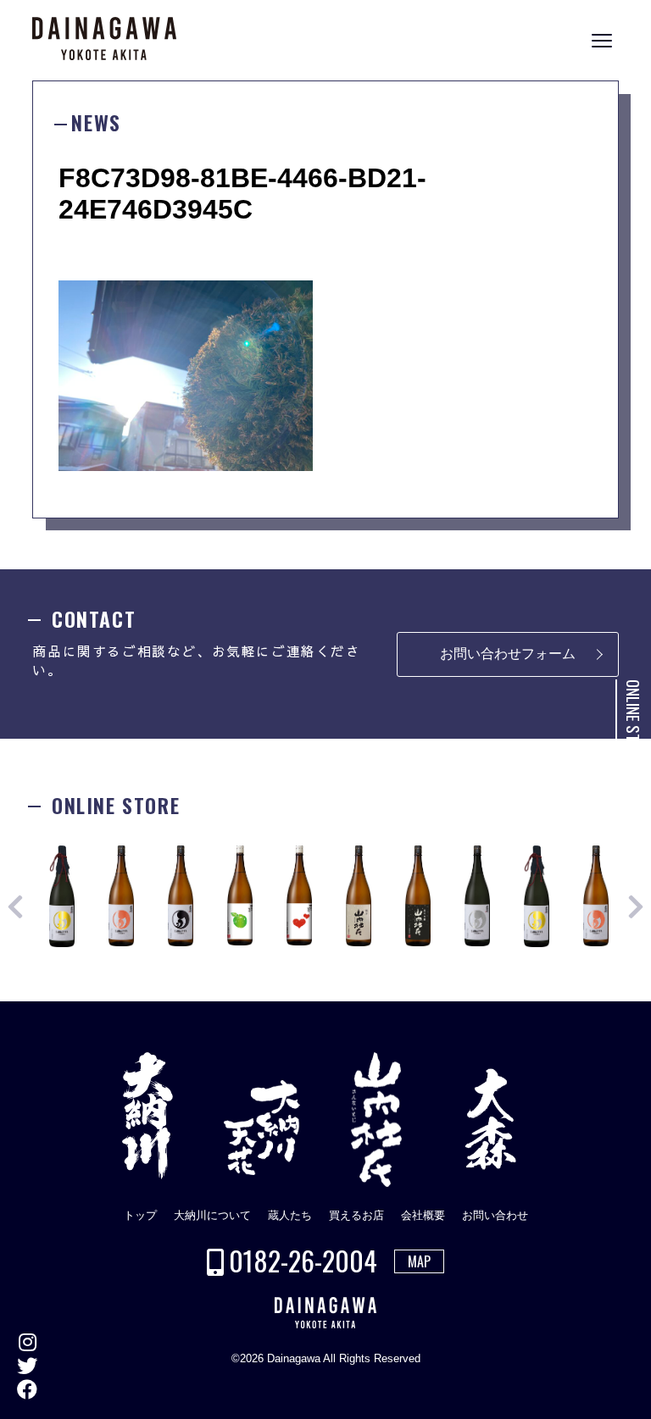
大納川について (212, 1215)
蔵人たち (290, 1215)
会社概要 (423, 1215)
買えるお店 (356, 1215)
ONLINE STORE (633, 722)
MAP (419, 1261)
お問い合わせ (495, 1215)
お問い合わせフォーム (508, 653)
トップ (140, 1215)
